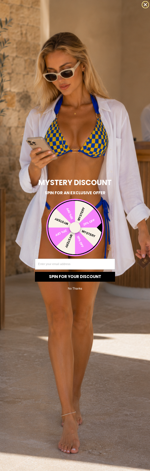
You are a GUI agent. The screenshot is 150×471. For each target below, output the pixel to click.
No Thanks (75, 288)
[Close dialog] (145, 4)
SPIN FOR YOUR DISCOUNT (75, 276)
